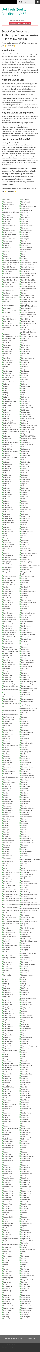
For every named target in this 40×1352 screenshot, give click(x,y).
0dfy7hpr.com (7, 973)
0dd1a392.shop (26, 406)
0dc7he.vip (6, 293)
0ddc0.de (24, 440)
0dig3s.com (7, 1228)
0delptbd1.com (8, 734)
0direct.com (25, 1284)
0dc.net (5, 254)
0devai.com (7, 838)
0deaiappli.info (25, 587)
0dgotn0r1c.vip (8, 1031)
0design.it (6, 795)
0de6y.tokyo (7, 562)
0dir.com (24, 1282)
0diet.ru (5, 1221)
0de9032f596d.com (9, 576)
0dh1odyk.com (8, 1063)
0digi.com (24, 1228)
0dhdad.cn (24, 1078)
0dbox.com (6, 224)
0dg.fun (23, 979)
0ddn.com (6, 492)
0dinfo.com (25, 1269)
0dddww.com (25, 455)
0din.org (23, 1265)
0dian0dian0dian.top (27, 1156)
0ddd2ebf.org (25, 449)
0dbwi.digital (25, 239)
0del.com (6, 728)
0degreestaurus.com (28, 710)
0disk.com (6, 1301)
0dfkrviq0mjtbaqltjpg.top (29, 941)
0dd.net (23, 390)
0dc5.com (24, 278)
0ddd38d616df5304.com (11, 451)
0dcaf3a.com (7, 308)
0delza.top (6, 741)
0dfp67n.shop (25, 947)
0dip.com (24, 1278)
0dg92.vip (24, 1000)
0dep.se (5, 769)
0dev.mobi (24, 823)
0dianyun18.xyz (8, 1195)
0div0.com (24, 1314)
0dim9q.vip (6, 1254)
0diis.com (6, 1249)
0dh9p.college (7, 1070)
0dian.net (6, 1152)
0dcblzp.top (25, 310)
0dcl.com (6, 347)
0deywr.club (7, 858)
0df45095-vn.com (9, 885)
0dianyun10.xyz (8, 1187)
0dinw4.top (6, 1273)
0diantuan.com (8, 1180)
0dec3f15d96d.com (9, 619)
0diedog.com (25, 1219)
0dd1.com (24, 403)
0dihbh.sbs (24, 1243)
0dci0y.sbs (6, 343)
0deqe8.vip (24, 784)
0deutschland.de (26, 817)
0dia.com (24, 1141)
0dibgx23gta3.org (8, 1210)
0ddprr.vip (6, 501)
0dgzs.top (6, 1048)
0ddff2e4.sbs (25, 462)
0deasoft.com (25, 598)
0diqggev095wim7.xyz (28, 1280)
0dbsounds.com (26, 230)
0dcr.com (24, 364)
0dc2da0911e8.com (27, 267)
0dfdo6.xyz (6, 928)
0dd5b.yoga (25, 421)
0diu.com (6, 1312)
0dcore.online (7, 362)
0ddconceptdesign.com (10, 447)
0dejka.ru (24, 719)
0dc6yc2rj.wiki (25, 284)
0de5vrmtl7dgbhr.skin (10, 559)
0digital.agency (26, 1232)
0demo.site (6, 743)
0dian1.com (7, 1158)
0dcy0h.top (6, 380)
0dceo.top (24, 325)
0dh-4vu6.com (25, 1048)
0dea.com (6, 578)
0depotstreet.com (9, 782)
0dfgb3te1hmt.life (9, 932)
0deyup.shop (25, 856)
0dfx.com (6, 966)
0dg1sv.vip (6, 988)
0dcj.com (24, 343)
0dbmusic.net (25, 217)
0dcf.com (6, 330)
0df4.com (6, 883)
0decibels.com (25, 626)
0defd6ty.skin (25, 651)
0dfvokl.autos (7, 962)
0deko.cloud (25, 724)
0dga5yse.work (26, 1002)
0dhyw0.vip (24, 1119)
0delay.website (8, 730)
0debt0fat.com (8, 613)
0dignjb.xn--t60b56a (27, 1241)
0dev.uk (23, 832)
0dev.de (5, 821)
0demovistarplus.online (10, 745)
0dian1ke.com (25, 1158)
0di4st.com (24, 1135)
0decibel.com (7, 626)
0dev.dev (24, 821)
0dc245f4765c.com (9, 265)
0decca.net (24, 619)
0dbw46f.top (25, 237)
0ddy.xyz (6, 527)
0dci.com (24, 341)
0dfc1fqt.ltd (25, 919)
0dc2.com (24, 260)
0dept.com (6, 784)
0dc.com (6, 252)
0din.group (24, 1262)
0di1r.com (6, 1130)
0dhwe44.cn (7, 1111)
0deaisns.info (7, 589)
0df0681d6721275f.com (11, 872)
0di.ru (23, 1126)
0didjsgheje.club (8, 1217)
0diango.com (25, 1171)
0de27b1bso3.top (8, 544)
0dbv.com (6, 237)
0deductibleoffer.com (28, 635)
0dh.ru (23, 1057)
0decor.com (25, 630)
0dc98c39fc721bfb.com (29, 302)
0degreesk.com (8, 701)
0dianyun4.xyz (25, 1197)
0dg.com (6, 979)
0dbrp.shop (6, 228)
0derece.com (25, 786)
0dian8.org (24, 1165)
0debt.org (6, 611)
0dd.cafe (6, 384)
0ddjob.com (25, 481)
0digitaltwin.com (8, 1241)
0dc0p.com (24, 258)
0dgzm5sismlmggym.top (29, 1046)
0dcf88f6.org (25, 334)
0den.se (5, 747)
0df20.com (6, 874)
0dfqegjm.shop (8, 955)
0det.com (24, 806)
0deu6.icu (6, 815)
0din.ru (5, 1267)
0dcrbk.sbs (24, 367)
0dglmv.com (25, 1022)
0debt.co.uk (25, 606)
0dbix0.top (6, 206)
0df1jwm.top (25, 872)
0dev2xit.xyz (25, 836)
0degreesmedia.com (9, 707)
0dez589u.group (8, 861)
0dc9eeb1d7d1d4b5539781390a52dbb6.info (15, 305)
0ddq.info (24, 501)
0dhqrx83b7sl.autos (27, 1098)
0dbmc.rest (25, 215)
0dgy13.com (7, 1044)
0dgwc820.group (26, 1037)
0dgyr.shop (24, 1044)
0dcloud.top (25, 354)
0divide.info (7, 1319)
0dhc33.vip (6, 1076)
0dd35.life (6, 412)
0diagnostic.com (8, 1145)
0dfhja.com (7, 934)
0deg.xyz (6, 671)
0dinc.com (6, 1269)
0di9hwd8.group (8, 1141)
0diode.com (25, 1273)
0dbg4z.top (6, 200)
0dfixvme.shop (26, 937)
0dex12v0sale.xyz (26, 851)
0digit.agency (25, 1230)
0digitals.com (25, 1239)
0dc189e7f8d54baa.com (11, 260)
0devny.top (6, 845)
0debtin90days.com (9, 617)
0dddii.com (24, 453)
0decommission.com (10, 630)
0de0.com (24, 538)
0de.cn (5, 533)
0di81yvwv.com (26, 1139)
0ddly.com (24, 488)
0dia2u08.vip (7, 1143)
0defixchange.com (9, 664)
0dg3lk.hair (6, 990)
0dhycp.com (25, 1117)
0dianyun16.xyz (8, 1193)
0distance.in (7, 1304)
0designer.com (8, 802)
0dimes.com (25, 1256)
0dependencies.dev (9, 771)
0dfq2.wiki (6, 952)
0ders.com (24, 789)
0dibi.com (24, 1210)
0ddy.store (24, 525)
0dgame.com (7, 1004)
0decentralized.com (9, 624)
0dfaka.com (25, 913)
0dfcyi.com (24, 924)
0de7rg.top (6, 570)
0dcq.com (6, 364)
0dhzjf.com (7, 1122)
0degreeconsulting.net (28, 684)
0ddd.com (24, 447)
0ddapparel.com (26, 434)
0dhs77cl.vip (25, 1100)
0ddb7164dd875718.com (29, 436)
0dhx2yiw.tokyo (26, 1113)
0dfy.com (24, 968)
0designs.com (25, 802)
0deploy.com (25, 771)
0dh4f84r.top (7, 1067)
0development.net (27, 841)
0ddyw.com (24, 527)
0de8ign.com (25, 570)
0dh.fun (5, 1054)
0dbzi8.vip (6, 245)
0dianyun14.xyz (8, 1191)
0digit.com (6, 1232)
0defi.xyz (24, 658)
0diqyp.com (7, 1282)
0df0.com (6, 870)
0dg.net (5, 981)
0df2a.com (6, 877)
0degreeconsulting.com (28, 682)
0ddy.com (6, 525)
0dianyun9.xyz (7, 1204)
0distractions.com (27, 1308)
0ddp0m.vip (24, 499)
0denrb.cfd (6, 756)
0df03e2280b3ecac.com (29, 870)
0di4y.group (6, 1137)
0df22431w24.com (27, 874)
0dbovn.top (24, 221)
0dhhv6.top (24, 1087)
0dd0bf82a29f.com (9, 401)
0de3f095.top (25, 549)
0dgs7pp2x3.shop (8, 1035)
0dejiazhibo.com (8, 719)
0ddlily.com (6, 488)
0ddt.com (24, 512)
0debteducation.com (28, 613)
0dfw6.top (24, 962)
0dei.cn (23, 715)
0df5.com (24, 887)
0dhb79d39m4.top (27, 1072)
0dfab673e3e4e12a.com (29, 911)
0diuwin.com (25, 1312)
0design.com (25, 793)
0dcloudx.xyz (7, 356)
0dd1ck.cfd (6, 408)
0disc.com (6, 1297)
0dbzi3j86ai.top (26, 243)
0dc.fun (23, 252)
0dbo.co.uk (24, 219)
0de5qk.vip (24, 557)
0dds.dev (6, 505)
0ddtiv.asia (24, 514)
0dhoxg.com (25, 1093)
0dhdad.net (24, 1080)
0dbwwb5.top (7, 241)
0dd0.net (24, 399)
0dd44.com (6, 416)
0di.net (5, 1126)
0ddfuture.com (8, 464)
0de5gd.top (6, 557)
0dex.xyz (6, 851)
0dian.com (6, 1150)
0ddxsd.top (24, 523)
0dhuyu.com (25, 1106)
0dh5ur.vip (24, 1067)
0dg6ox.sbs (7, 992)
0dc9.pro (6, 302)
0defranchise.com (27, 666)
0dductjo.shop (7, 518)
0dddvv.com (7, 455)
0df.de (5, 866)
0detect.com (7, 808)
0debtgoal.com (8, 615)
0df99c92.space (26, 905)
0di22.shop (24, 1130)
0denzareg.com (26, 763)
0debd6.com (7, 604)
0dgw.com (6, 1037)
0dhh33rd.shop (26, 1085)
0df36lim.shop (25, 879)
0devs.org (24, 847)
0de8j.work (6, 572)
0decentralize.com (27, 622)
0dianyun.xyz (7, 1184)
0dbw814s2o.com (9, 239)
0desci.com (25, 791)
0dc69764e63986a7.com (29, 282)
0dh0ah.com (7, 1061)
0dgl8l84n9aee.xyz (27, 1018)
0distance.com (26, 1301)
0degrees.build (25, 695)
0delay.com (24, 728)
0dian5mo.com (8, 1161)
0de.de (5, 536)
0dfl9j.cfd (24, 943)
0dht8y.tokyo (25, 1102)
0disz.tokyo (7, 1310)
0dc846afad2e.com (27, 295)
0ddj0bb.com (7, 479)
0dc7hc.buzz (25, 291)
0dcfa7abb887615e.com (11, 336)
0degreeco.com (8, 682)
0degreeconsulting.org (10, 686)
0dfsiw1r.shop (25, 958)
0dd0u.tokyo (7, 403)
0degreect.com (26, 686)
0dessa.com (7, 806)
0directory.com (8, 1286)
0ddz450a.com (8, 531)
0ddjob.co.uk (7, 481)
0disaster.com (7, 1295)
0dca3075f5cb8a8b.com (29, 306)
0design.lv (6, 797)
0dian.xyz (24, 1152)
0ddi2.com (6, 471)
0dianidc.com (7, 1174)
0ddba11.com (7, 438)
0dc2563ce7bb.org (9, 267)
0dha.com (24, 1070)
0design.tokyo (25, 799)
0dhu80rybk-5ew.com (10, 1104)
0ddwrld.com (25, 520)
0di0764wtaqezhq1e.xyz (11, 1128)
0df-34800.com (26, 861)
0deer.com (24, 641)
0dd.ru (23, 393)
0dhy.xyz (6, 1117)
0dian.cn (24, 1148)
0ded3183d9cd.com (9, 632)
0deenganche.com (27, 637)
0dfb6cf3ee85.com (27, 917)
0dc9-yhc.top (25, 299)
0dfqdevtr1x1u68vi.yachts (28, 953)
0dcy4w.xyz (24, 380)
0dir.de (5, 1284)
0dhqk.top (6, 1098)
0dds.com (24, 503)
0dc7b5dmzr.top (8, 291)
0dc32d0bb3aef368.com (11, 269)
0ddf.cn (23, 458)
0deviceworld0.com (27, 843)
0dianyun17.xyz (26, 1193)
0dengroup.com (26, 752)
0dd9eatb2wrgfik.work (28, 429)
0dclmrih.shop (25, 351)
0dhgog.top (7, 1085)
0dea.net (24, 578)
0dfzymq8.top (7, 975)
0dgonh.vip (6, 1028)
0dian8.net (6, 1165)
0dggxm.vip (6, 1011)
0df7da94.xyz (25, 896)
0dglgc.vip (24, 1020)
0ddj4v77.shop (25, 479)
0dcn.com (24, 356)
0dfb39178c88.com (9, 917)
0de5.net (6, 553)
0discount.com (26, 1297)
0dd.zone (6, 397)
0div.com (6, 1314)
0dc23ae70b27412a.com (29, 263)
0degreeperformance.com (10, 694)
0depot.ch (6, 780)
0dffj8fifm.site (26, 930)
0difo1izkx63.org (26, 1223)
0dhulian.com (7, 1106)
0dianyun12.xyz (8, 1189)
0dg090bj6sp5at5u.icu (28, 986)
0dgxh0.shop (25, 1041)
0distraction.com (8, 1308)
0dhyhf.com (7, 1119)
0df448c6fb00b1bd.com (29, 883)
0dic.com (24, 1213)
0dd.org (5, 393)
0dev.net (6, 825)
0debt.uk (24, 611)
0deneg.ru (6, 750)
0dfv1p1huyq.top (26, 960)
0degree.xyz (7, 679)
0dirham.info (7, 1288)
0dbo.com (6, 221)
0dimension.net (8, 1256)
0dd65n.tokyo (7, 425)
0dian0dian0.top (8, 1156)
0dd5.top (6, 419)
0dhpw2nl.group (26, 1096)
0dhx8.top (6, 1115)
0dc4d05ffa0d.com (27, 276)
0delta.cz (24, 737)
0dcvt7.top (24, 375)
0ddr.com (6, 503)
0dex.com (24, 849)
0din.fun (5, 1262)
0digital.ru (6, 1236)
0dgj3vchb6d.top (8, 1013)
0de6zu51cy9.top (26, 562)
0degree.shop (7, 677)
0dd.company (25, 386)
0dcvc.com (24, 373)
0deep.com (6, 639)
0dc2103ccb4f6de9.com (11, 263)
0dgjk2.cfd (24, 1013)
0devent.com (7, 843)
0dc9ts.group (25, 304)
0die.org (5, 1219)
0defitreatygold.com (27, 662)
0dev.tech (24, 830)
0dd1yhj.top (7, 410)
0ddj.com (24, 477)
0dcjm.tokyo (7, 345)
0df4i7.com (25, 885)
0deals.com (7, 593)
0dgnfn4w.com (8, 1026)
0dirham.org (7, 1291)
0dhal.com (6, 1072)
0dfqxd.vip (24, 955)
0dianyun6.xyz (25, 1200)
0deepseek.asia (26, 639)
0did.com (24, 1215)
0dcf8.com (6, 334)
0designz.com (7, 804)
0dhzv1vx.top (25, 1122)
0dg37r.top (24, 988)
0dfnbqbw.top (25, 945)
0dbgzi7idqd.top (26, 202)
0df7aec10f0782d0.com (29, 894)
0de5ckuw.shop (8, 555)
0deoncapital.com (27, 767)
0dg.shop (6, 984)
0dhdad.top (6, 1083)
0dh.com (24, 1052)
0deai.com (6, 587)
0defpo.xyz (6, 666)
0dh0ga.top (24, 1061)
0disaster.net (25, 1295)
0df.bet (5, 864)
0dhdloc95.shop (26, 1083)
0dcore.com (25, 360)
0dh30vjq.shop (25, 1063)
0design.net (25, 797)
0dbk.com (6, 208)
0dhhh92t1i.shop (8, 1087)
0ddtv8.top (6, 516)
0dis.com (24, 1293)
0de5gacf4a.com (26, 555)
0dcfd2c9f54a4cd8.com (29, 336)
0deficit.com (7, 660)
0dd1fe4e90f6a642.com (29, 408)
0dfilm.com (24, 934)
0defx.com (6, 669)
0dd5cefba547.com (9, 423)
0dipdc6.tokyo (7, 1280)
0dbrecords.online (27, 226)
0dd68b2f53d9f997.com (29, 425)
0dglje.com (6, 1022)
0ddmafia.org (25, 490)
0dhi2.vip (6, 1089)
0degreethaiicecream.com (10, 714)
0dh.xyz (23, 1059)
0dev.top (6, 832)
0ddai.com (6, 434)
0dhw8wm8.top (26, 1109)
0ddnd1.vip (24, 492)
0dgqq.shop (7, 1033)
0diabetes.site (25, 1143)
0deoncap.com (8, 767)
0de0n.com (6, 540)
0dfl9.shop (6, 943)
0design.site (7, 799)
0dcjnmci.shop (25, 345)
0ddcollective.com (27, 445)
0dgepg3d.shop (8, 1009)
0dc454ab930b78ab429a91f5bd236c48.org (15, 277)
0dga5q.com (7, 1002)
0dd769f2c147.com (27, 427)
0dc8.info (24, 293)
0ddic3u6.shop (25, 473)
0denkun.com (7, 754)
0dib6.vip (24, 1206)
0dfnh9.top (6, 947)
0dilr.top (23, 1252)
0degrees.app (25, 692)
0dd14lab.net (7, 406)
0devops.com (25, 845)
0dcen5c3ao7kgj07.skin (10, 325)
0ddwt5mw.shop (8, 523)
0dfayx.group (25, 915)
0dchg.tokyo (25, 338)
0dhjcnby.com (25, 1091)
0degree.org (25, 675)
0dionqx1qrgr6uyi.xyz (27, 1275)
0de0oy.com (25, 540)
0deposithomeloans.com (10, 777)
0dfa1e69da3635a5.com (11, 907)
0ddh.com (6, 466)
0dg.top (23, 984)
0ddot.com (6, 499)
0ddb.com (6, 436)
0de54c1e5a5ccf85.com (29, 553)
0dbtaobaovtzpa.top (9, 234)
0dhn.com (6, 1093)
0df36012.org (7, 879)
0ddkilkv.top (7, 486)
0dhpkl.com (7, 1096)
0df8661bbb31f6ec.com (11, 898)
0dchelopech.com (9, 338)
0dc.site (5, 256)
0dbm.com (6, 215)
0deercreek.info (8, 643)
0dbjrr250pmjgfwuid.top (28, 206)
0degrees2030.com (9, 699)
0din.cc (23, 1258)
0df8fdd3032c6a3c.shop (11, 900)
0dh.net (23, 1054)
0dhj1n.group (7, 1091)
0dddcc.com (25, 451)
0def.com (24, 647)
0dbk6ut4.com (25, 208)
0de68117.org (25, 559)
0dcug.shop (7, 373)
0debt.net (24, 609)
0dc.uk (23, 256)
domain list (31, 1339)
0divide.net (24, 1319)
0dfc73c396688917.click (11, 921)
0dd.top (5, 395)
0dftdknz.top (7, 960)
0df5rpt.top (25, 890)
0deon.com (24, 765)
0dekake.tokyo (8, 724)
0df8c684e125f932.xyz (28, 898)
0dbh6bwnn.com (8, 204)
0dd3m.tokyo (25, 412)
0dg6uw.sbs (25, 992)
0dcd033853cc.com (9, 319)
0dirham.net (25, 1288)
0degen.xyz (24, 671)
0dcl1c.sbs (24, 347)
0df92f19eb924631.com (29, 903)
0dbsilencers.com (9, 230)
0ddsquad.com (8, 512)
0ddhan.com (25, 466)
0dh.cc (23, 1050)
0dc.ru (23, 254)
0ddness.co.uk (7, 494)
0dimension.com (26, 1254)
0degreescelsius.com (28, 699)
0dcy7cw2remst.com (10, 382)
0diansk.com (25, 1178)
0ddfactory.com (26, 460)
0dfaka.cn (6, 913)
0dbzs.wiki (24, 245)
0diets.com (24, 1221)
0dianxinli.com (25, 1180)
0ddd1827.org (7, 449)
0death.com (7, 600)
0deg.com (24, 669)
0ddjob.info (6, 484)
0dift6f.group (7, 1226)
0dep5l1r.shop (25, 769)
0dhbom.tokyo (8, 1074)
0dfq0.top (6, 950)
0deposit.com (7, 773)
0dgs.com (24, 1033)
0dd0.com (6, 399)
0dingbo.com (7, 1271)
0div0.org (6, 1317)
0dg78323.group (8, 994)
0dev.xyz (6, 834)
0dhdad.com (7, 1080)
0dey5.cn (24, 854)
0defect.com (25, 653)
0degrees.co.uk (8, 697)
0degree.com (7, 675)
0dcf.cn (23, 328)
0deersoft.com (8, 647)
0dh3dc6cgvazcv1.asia (10, 1065)
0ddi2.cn (24, 468)
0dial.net (24, 1145)
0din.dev (23, 1260)
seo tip (12, 1344)
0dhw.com (6, 1109)
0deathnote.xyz (26, 600)
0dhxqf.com (25, 1115)
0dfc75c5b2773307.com (29, 921)
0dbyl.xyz (6, 243)
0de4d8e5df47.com (27, 551)
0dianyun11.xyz (26, 1187)
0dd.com (6, 386)
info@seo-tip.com (17, 1339)
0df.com (24, 864)
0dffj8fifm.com (8, 930)
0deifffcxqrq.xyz (8, 717)
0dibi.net (6, 1213)
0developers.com (8, 841)
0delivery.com (25, 730)
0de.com (24, 533)
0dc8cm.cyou (7, 299)
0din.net (5, 1265)
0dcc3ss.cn (7, 317)
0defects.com (7, 656)
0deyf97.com (7, 856)
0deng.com (24, 750)
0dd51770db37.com (27, 419)
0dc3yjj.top (6, 273)
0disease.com (25, 1299)
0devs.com (6, 847)
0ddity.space (7, 477)
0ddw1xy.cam (25, 518)
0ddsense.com (8, 510)
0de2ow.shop (7, 546)
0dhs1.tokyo (7, 1100)
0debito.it (24, 604)
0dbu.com (24, 234)
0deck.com (24, 628)
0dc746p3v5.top (8, 286)
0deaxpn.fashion (8, 602)
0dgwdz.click (7, 1039)
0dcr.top (6, 367)
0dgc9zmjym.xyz (26, 1004)
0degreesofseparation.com (28, 708)
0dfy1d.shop (25, 971)
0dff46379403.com (27, 928)
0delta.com (6, 737)
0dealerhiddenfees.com (28, 591)
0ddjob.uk (24, 484)
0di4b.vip (6, 1135)
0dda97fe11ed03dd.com (11, 432)
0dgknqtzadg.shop (9, 1018)
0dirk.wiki (24, 1291)
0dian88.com (7, 1167)
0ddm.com (6, 490)
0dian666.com (25, 1161)
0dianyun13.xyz (26, 1189)
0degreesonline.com (9, 710)
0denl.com (24, 754)
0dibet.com (6, 1208)
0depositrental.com (27, 778)
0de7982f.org (7, 564)
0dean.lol (24, 593)
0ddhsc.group (7, 468)
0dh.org (5, 1057)
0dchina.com (7, 341)
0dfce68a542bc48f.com (11, 924)
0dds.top (24, 505)
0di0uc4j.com (25, 1128)
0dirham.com (25, 1286)
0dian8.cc (6, 1163)
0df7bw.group (7, 896)
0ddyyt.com (7, 529)
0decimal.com (7, 628)
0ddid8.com (7, 475)
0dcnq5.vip (6, 358)
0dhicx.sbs (24, 1089)
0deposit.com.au (26, 773)
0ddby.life (6, 440)
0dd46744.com (26, 416)
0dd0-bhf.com (25, 397)
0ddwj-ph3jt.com (8, 520)
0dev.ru (23, 828)
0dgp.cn (23, 1031)
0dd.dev (23, 388)
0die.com (24, 1217)
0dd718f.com (7, 427)
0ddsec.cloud (7, 507)
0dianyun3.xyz (7, 1197)
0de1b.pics (24, 542)
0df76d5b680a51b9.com (11, 894)
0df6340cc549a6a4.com (11, 892)
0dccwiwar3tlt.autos (27, 317)
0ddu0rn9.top (25, 516)
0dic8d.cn (6, 1215)
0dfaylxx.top (7, 915)
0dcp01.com (25, 362)
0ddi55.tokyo (25, 471)
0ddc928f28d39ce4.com (11, 442)
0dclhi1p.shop (7, 351)
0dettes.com (25, 812)
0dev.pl (5, 828)
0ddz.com (24, 529)
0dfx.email (24, 966)
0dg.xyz (5, 986)
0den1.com (24, 747)
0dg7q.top (6, 997)
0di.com (5, 1124)
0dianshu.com (25, 1176)
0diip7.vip (24, 1247)
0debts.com (25, 617)
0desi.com (6, 793)
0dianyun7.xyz (7, 1202)
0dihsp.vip (24, 1245)
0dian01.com (25, 1154)
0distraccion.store (27, 1306)
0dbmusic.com (8, 217)
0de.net (23, 536)
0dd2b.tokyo (25, 410)
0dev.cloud (6, 819)
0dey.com (6, 854)
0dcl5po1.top (7, 349)
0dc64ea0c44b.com (9, 282)
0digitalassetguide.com (10, 1239)
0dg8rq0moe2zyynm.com (28, 998)
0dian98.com (7, 1169)
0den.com (24, 745)
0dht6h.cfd (6, 1102)
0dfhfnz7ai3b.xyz (26, 932)
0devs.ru (6, 849)
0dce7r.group (7, 323)
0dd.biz (23, 382)
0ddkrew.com (25, 486)
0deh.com (24, 713)
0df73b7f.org (25, 892)
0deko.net (24, 726)
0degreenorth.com (27, 690)
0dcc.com (6, 312)
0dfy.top (6, 971)
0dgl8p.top (6, 1020)
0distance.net (25, 1304)
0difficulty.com (8, 1223)
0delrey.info (25, 734)
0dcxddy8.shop (8, 377)
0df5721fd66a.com (9, 890)
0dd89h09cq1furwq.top (10, 429)
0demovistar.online (27, 743)
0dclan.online (25, 349)
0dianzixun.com (26, 1204)
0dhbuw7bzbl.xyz (26, 1074)
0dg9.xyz (6, 1000)
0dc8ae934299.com (9, 297)
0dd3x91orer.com (26, 414)
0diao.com (6, 1206)
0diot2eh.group (8, 1278)
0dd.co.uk (24, 384)
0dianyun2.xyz (25, 1195)
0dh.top (5, 1059)
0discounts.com (8, 1299)
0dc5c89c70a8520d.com (29, 280)
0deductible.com (8, 635)
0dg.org (23, 981)
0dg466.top (24, 990)
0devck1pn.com (26, 838)
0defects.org (25, 656)
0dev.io (5, 823)
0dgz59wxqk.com (8, 1046)
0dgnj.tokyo (25, 1026)
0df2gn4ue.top (26, 877)
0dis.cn (5, 1293)
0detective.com (8, 810)
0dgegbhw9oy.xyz (26, 1007)
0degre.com (25, 673)
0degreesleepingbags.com (28, 705)
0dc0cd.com (7, 258)
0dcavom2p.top (26, 308)
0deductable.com (26, 632)
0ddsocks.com (26, 510)
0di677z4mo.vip (26, 1137)
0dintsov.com (25, 1271)
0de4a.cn (6, 551)
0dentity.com (7, 763)
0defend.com (7, 658)
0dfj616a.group (8, 939)
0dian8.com (25, 1163)
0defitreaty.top (8, 662)
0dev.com (24, 819)
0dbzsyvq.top (7, 247)
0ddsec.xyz (24, 507)
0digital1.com (25, 1236)
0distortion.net (8, 1306)
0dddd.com (6, 453)
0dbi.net (23, 204)
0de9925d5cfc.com (27, 576)
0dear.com (24, 596)
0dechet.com (25, 624)
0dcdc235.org (25, 319)
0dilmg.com (7, 1252)
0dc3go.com (25, 271)
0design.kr (24, 795)
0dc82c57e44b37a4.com (11, 295)
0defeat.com (7, 653)
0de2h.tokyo (25, 544)
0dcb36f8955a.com (9, 310)
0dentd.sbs (24, 760)
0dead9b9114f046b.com (11, 585)
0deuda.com (25, 815)
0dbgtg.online (7, 202)
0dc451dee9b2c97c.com (29, 273)
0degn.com (6, 673)
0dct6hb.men (7, 371)
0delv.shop (6, 739)
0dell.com (6, 732)
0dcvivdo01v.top (8, 375)
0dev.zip (23, 834)
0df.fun (23, 866)
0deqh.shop (7, 786)
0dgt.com (24, 1035)
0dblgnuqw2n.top (26, 211)
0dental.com (7, 760)
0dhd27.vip (24, 1076)
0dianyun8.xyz (25, 1202)
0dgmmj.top (25, 1024)
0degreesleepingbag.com (11, 703)
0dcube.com (25, 371)
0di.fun (23, 1124)
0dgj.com (24, 1011)
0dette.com (7, 812)
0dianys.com (7, 1182)
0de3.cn (23, 546)
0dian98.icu (24, 1169)
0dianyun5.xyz (7, 1200)
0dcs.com (6, 369)
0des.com (6, 791)
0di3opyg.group (26, 1132)
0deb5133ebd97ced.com (29, 602)
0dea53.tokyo (25, 580)
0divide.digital (25, 1317)
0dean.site (6, 596)
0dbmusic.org (7, 219)
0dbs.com (24, 228)
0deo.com (6, 765)
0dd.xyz (23, 395)
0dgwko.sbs (25, 1039)
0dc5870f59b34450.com (11, 280)
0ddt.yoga (6, 514)
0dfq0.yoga (24, 950)
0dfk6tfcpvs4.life (26, 939)
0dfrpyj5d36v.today (9, 958)
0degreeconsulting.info (10, 684)
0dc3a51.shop (7, 271)
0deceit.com (7, 622)
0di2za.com (7, 1132)
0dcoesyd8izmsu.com (28, 358)
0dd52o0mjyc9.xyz (9, 421)
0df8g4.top (24, 900)
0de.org (5, 538)
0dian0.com (7, 1154)
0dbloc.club (24, 213)
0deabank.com (8, 583)
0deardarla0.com (8, 598)
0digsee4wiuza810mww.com (11, 1244)
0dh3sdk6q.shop (26, 1065)
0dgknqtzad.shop (26, 1015)
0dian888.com (25, 1167)
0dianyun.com (25, 1182)
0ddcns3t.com (8, 445)
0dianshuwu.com (8, 1178)
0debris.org (6, 606)
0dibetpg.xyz (25, 1208)
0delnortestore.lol (27, 732)
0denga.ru (6, 752)
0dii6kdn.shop (7, 1247)
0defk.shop (24, 664)
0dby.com (24, 241)
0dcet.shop (6, 328)
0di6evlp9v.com (8, 1139)
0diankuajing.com (8, 1176)
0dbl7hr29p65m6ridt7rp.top (10, 212)
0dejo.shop (6, 721)
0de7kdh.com (7, 567)
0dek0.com (24, 721)
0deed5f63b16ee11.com (11, 637)
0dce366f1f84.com (27, 321)
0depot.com (25, 780)
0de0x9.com (7, 542)
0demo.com (25, 741)
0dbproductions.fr (9, 226)
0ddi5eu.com (7, 473)
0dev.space (6, 830)
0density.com (25, 758)
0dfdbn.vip (24, 926)
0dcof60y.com (8, 360)
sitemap (10, 1347)
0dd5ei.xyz (24, 423)
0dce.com (6, 321)
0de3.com (6, 549)
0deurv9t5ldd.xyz (8, 817)
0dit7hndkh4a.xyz (26, 1310)
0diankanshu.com (26, 1174)
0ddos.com (24, 497)
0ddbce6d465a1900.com (29, 438)
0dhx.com (24, 1111)
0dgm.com (6, 1024)
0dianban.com (7, 1171)
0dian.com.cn (25, 1150)
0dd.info (6, 390)
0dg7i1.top (24, 994)
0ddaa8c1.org (25, 432)
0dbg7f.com (25, 200)
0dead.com (24, 583)
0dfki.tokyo (6, 941)
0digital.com (7, 1234)
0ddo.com (6, 497)
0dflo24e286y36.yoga (10, 945)
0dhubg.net (24, 1104)
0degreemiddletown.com (29, 688)
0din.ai (5, 1258)
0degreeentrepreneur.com (10, 689)
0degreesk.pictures (27, 701)
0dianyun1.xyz (25, 1184)
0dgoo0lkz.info (26, 1028)
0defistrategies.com (27, 660)
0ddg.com (24, 464)
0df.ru (23, 868)
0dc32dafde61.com (27, 269)
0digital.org (24, 1234)
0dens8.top (6, 758)
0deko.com (6, 726)
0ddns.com (24, 494)
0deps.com (24, 782)
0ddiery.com (25, 475)
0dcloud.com (7, 354)
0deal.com (24, 589)
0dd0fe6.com (25, 401)
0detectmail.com (26, 810)
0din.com (6, 1260)
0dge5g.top (6, 1007)
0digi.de (5, 1230)
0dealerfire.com (8, 591)
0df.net (5, 868)
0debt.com (6, 609)
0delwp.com (25, 739)
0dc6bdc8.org (7, 284)
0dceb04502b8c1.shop (28, 323)
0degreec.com (25, 679)
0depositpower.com (27, 776)
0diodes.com (7, 1275)
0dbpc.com (24, 224)
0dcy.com (24, 377)
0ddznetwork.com (27, 531)
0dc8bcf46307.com (27, 297)
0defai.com (25, 649)
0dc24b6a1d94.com (27, 265)
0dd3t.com (6, 414)
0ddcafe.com (25, 442)
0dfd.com (6, 926)
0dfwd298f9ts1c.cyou (28, 964)
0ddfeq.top (6, 462)
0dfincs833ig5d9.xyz (9, 937)
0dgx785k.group (8, 1041)
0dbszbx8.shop (8, 232)
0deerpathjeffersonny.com (28, 645)
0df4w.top (6, 887)
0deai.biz (24, 585)
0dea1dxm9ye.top (9, 580)
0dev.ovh (24, 825)
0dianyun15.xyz (26, 1191)
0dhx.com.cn (7, 1113)
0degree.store (25, 677)
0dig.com (24, 1226)
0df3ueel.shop (25, 881)
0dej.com (24, 717)
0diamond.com (8, 1148)
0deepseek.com (8, 641)
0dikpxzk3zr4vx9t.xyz (28, 1249)
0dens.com (24, 756)
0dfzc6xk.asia (25, 973)
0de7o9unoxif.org (27, 567)
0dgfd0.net (24, 1009)
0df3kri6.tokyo (8, 881)
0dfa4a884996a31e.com (11, 911)
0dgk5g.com (7, 1015)
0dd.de (5, 388)
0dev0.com (6, 836)
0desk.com (24, 804)
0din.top (23, 1267)
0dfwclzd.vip (7, 964)
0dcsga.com (25, 369)
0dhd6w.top (7, 1078)
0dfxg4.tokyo (7, 968)
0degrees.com (25, 697)
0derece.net (7, 789)
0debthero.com (26, 615)
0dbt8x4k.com (25, 232)
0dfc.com (6, 919)
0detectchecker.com (27, 808)
